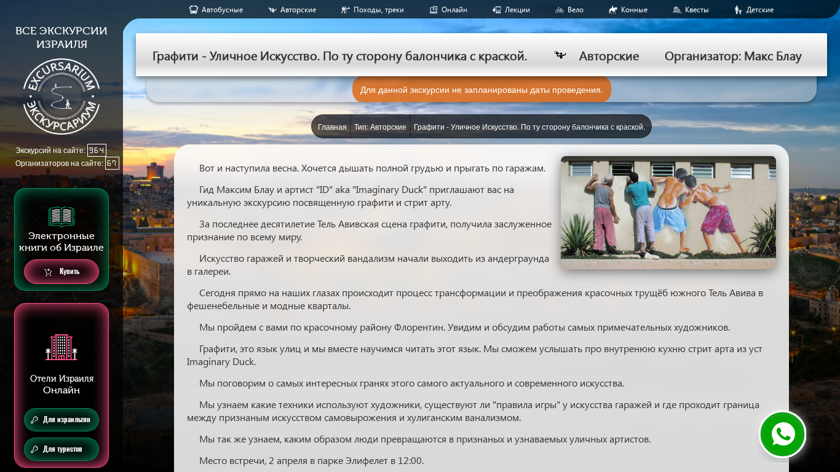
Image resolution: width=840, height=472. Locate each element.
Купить (68, 271)
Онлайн (454, 9)
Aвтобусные (222, 9)
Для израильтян (66, 419)
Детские (760, 9)
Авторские (298, 9)
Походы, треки (379, 9)
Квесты (697, 9)
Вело (576, 9)
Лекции (517, 9)
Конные (634, 9)
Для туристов (62, 449)
